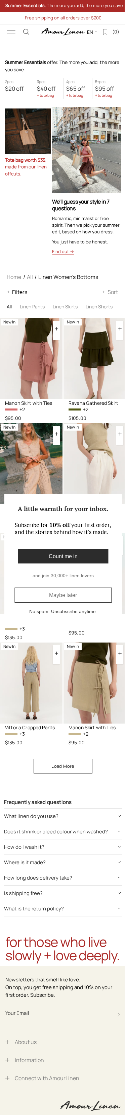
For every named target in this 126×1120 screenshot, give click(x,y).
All (30, 277)
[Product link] (31, 358)
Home (14, 277)
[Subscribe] (119, 1015)
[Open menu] (11, 31)
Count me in (60, 556)
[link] (60, 6)
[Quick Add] (56, 328)
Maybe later (61, 595)
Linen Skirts (65, 306)
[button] (26, 31)
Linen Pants (32, 306)
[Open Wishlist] (100, 31)
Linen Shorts (99, 306)
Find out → (63, 251)
